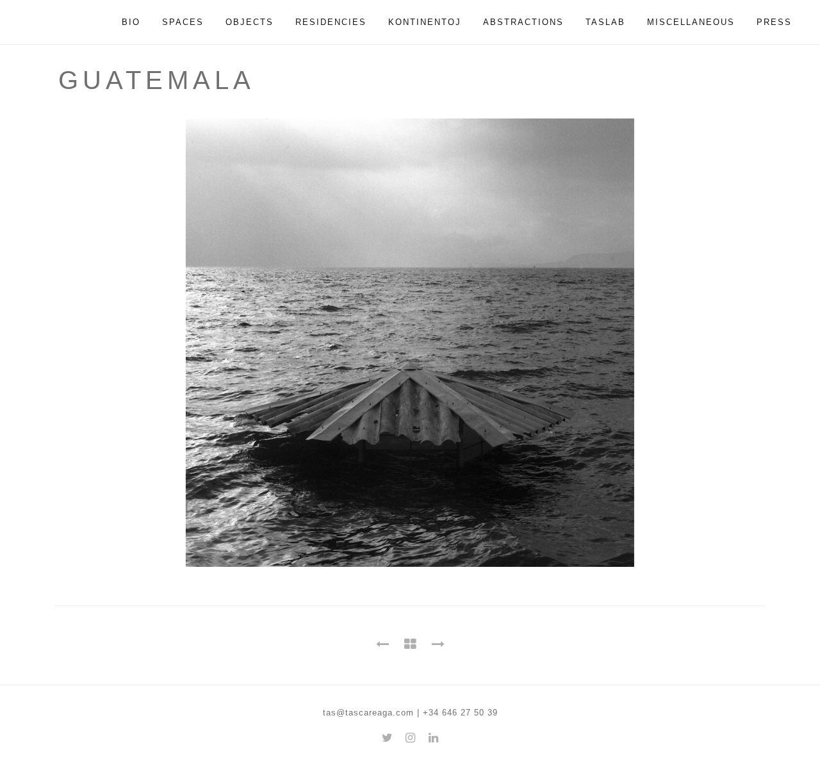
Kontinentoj (424, 22)
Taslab (605, 22)
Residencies (330, 22)
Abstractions (523, 22)
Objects (250, 22)
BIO (131, 22)
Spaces (183, 22)
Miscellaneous (691, 22)
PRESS (774, 22)
